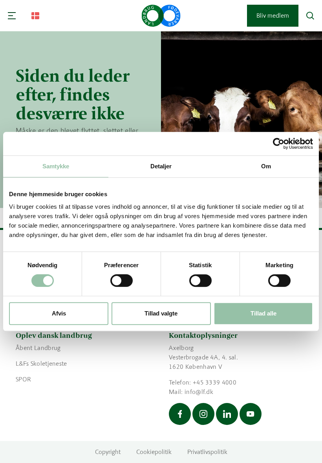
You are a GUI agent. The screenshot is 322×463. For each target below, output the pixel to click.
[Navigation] (12, 15)
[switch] (121, 280)
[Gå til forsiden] (161, 16)
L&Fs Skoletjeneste (41, 363)
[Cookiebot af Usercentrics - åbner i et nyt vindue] (278, 143)
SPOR (23, 379)
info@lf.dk (199, 392)
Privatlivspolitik (207, 452)
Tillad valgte (161, 313)
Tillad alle (263, 313)
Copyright (108, 452)
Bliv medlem (272, 15)
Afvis (59, 313)
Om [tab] (266, 166)
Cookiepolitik (154, 452)
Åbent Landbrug (38, 348)
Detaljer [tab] (161, 166)
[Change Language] (35, 16)
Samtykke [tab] (56, 166)
